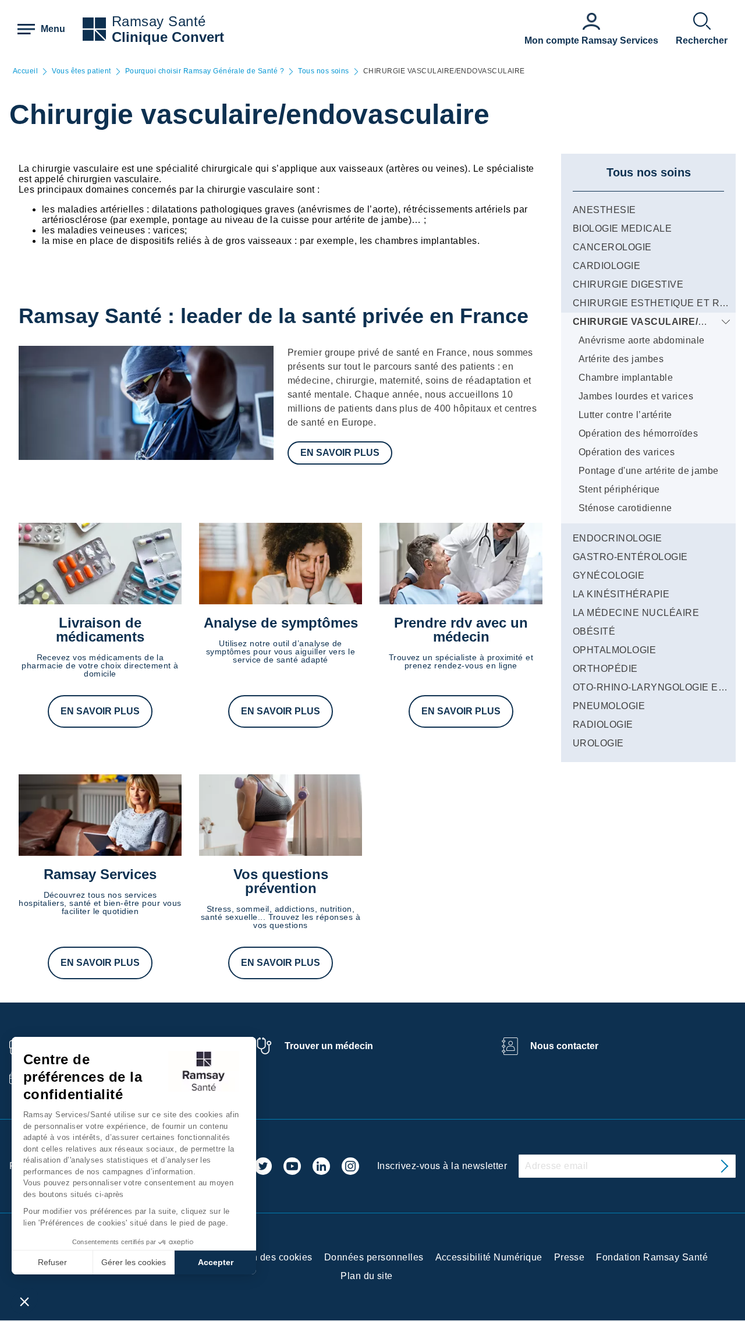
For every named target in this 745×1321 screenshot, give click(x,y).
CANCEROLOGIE (612, 247)
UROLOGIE (598, 743)
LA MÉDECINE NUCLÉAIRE (636, 613)
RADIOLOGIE (603, 724)
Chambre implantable (626, 378)
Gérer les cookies (133, 1262)
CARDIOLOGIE (606, 266)
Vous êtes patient (81, 71)
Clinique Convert (168, 37)
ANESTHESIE (604, 210)
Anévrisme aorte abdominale (641, 340)
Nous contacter (564, 1046)
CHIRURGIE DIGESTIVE (628, 284)
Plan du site (366, 1276)
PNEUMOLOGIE (609, 706)
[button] (24, 1301)
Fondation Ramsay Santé (652, 1257)
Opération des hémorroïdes (638, 433)
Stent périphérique (619, 489)
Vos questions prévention (280, 881)
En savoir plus (339, 453)
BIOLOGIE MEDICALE (622, 228)
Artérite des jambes (621, 359)
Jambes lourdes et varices (636, 396)
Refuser (52, 1262)
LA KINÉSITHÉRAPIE (621, 594)
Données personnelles (374, 1257)
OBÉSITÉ (594, 631)
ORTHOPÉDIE (605, 669)
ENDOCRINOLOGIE (617, 538)
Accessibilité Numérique (488, 1257)
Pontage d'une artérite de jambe (649, 471)
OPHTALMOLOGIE (614, 650)
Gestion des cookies (268, 1257)
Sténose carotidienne (625, 508)
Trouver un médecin (329, 1046)
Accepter (215, 1262)
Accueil (25, 71)
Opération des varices (627, 452)
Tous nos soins (323, 71)
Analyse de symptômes (281, 623)
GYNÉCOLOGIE (608, 575)
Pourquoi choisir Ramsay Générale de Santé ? (205, 71)
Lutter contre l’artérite (625, 415)
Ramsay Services (100, 874)
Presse (569, 1257)
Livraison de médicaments (100, 629)
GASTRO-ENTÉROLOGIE (630, 557)
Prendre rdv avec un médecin (461, 629)
